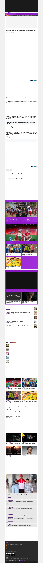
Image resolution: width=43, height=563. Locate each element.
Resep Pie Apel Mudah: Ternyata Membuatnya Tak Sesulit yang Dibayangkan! (17, 406)
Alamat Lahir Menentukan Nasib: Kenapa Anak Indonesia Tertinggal (10, 219)
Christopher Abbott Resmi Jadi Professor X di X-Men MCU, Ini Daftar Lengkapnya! (29, 444)
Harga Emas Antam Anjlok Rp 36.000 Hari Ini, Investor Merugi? (19, 344)
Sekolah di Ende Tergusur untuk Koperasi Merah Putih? (15, 178)
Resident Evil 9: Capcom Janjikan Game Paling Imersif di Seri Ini (28, 302)
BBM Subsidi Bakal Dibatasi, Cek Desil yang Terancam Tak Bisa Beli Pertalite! (21, 348)
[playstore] (12, 555)
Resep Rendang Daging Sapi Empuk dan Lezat (13, 416)
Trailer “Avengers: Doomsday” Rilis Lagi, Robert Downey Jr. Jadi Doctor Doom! (13, 444)
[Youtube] (14, 551)
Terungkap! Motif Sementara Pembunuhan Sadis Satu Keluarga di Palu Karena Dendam (19, 308)
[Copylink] (36, 80)
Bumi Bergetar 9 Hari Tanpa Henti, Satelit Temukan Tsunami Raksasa (21, 289)
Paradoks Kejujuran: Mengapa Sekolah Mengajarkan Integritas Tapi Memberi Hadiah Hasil (32, 219)
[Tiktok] (15, 551)
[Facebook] (30, 80)
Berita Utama (10, 28)
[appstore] (8, 555)
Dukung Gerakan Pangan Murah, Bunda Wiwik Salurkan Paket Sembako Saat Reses (20, 518)
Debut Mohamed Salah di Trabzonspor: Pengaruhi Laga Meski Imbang (13, 389)
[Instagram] (12, 551)
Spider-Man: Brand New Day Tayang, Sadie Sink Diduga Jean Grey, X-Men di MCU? (20, 501)
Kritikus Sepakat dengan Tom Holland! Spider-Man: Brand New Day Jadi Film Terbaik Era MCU (29, 457)
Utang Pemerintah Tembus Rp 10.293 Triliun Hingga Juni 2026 (19, 352)
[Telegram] (35, 80)
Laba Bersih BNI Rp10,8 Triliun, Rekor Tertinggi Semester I (18, 356)
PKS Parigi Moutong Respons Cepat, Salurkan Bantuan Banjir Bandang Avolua (17, 325)
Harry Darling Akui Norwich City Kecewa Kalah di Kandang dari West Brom (13, 267)
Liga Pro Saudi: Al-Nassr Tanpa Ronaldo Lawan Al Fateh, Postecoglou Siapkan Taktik (29, 254)
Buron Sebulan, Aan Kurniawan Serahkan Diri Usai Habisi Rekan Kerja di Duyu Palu (21, 141)
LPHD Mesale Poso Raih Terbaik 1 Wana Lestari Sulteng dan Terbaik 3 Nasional (20, 515)
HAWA (7, 28)
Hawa (6, 31)
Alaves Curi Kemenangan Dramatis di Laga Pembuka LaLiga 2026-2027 (13, 254)
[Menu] (6, 12)
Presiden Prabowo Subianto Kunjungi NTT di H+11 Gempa (14, 321)
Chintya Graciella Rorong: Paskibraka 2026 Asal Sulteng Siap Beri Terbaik (19, 498)
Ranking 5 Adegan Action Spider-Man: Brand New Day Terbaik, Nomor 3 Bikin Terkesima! (13, 457)
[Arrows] (6, 208)
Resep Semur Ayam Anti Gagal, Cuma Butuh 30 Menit (14, 409)
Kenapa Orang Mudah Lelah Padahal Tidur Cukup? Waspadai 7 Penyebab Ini (19, 525)
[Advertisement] (21, 6)
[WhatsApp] (33, 80)
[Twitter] (32, 80)
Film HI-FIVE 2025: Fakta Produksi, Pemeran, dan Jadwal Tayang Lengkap (13, 302)
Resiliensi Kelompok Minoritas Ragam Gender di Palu (15, 173)
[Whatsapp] (9, 551)
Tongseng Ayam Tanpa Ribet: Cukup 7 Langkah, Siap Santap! (15, 411)
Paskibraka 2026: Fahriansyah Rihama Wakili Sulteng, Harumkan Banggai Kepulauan (21, 494)
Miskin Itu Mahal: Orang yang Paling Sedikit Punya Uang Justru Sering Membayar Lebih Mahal (21, 219)
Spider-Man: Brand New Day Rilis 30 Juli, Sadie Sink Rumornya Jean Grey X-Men (20, 508)
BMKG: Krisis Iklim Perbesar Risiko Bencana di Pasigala (15, 176)
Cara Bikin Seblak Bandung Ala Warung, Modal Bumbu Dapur (15, 414)
